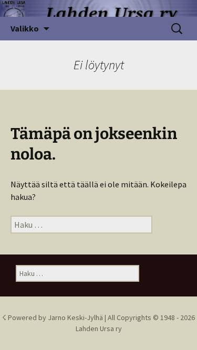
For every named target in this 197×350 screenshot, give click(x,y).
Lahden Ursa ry (99, 328)
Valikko (25, 28)
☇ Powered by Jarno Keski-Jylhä (53, 317)
